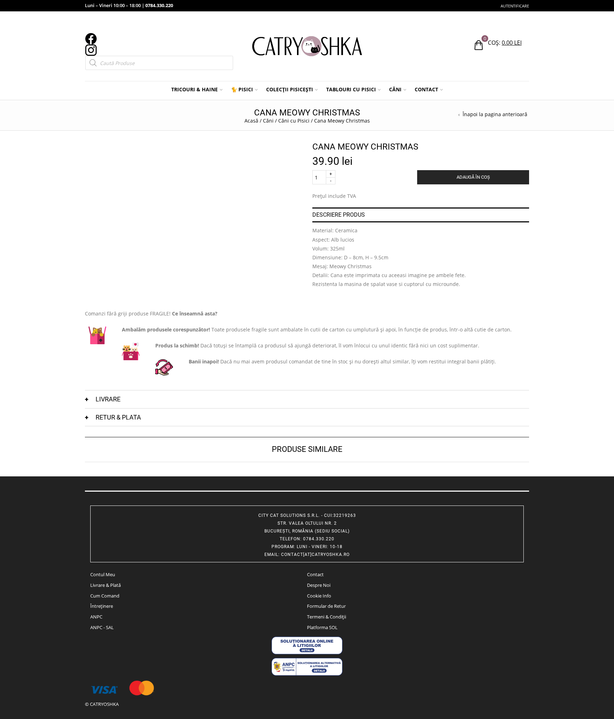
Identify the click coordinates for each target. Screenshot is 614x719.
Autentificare (515, 6)
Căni (268, 120)
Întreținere (101, 606)
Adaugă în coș (473, 177)
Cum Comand (104, 596)
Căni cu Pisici (293, 120)
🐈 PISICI (242, 89)
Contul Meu (102, 574)
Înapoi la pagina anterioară (495, 114)
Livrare (108, 399)
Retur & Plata (118, 417)
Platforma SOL (322, 627)
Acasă (251, 120)
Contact (315, 574)
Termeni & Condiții (326, 616)
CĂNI (395, 89)
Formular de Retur (326, 606)
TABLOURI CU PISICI (351, 89)
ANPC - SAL (102, 627)
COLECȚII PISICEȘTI (289, 89)
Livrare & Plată (105, 585)
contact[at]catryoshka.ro (315, 554)
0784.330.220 (159, 5)
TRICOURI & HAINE (194, 89)
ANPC (96, 616)
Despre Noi (318, 585)
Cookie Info (319, 596)
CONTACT (426, 89)
